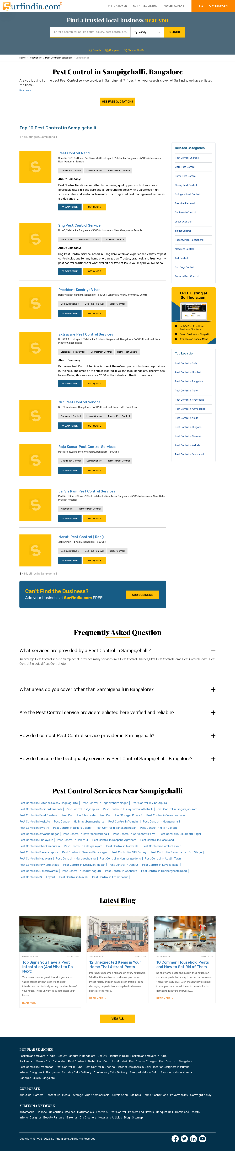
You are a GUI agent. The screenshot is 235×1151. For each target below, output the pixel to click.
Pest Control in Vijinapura (82, 809)
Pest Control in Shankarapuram (39, 846)
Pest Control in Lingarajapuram (177, 809)
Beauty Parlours (53, 1117)
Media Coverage (72, 1095)
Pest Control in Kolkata (187, 445)
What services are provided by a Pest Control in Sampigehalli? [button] (85, 650)
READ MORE (29, 1002)
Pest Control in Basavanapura (38, 852)
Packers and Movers (141, 1112)
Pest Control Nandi (74, 153)
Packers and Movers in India (37, 1056)
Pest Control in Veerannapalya (165, 815)
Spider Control (117, 304)
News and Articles (110, 1117)
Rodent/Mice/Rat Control (189, 239)
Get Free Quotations (117, 101)
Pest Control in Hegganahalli (161, 821)
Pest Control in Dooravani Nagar (84, 864)
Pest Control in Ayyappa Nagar (39, 834)
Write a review (117, 5)
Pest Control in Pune (186, 390)
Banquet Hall (164, 1112)
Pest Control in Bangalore (59, 57)
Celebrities (56, 1112)
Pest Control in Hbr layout (36, 840)
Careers (38, 1095)
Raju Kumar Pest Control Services (87, 447)
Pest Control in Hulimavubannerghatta (79, 821)
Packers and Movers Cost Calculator (42, 1061)
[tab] (117, 660)
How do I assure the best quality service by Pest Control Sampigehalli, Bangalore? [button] (106, 758)
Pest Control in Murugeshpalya (76, 858)
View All (117, 1018)
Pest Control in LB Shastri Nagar (180, 834)
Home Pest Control (89, 239)
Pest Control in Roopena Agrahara (114, 840)
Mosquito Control (184, 249)
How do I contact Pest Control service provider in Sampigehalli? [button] (86, 735)
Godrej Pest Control (101, 352)
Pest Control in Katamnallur (110, 877)
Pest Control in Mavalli (73, 877)
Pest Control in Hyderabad (189, 399)
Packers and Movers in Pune (148, 1056)
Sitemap (137, 1117)
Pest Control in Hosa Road (157, 840)
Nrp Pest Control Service (79, 402)
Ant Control (67, 239)
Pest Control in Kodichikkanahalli (40, 809)
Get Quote (94, 207)
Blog (127, 1117)
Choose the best (137, 50)
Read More (25, 90)
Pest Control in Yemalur (123, 821)
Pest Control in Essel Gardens (38, 815)
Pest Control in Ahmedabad (190, 408)
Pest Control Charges (187, 157)
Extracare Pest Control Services (85, 334)
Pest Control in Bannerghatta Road (164, 871)
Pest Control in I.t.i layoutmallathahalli (128, 809)
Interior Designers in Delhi (134, 1067)
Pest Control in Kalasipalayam (83, 846)
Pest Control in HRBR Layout (158, 827)
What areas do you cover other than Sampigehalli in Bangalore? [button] (86, 689)
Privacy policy (179, 1095)
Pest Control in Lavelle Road (160, 864)
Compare (114, 50)
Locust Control (94, 170)
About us (25, 1095)
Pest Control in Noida (186, 418)
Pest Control (35, 57)
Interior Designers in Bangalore (39, 1072)
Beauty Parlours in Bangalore (76, 1056)
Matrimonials (85, 1112)
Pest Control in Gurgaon (188, 427)
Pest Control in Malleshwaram (38, 871)
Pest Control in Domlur (123, 864)
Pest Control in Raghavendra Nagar (105, 803)
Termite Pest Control (119, 170)
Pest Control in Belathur (72, 840)
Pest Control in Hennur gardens (120, 858)
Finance (41, 1112)
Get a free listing (145, 5)
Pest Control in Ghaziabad (189, 454)
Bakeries (71, 1117)
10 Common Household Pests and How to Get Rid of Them (182, 964)
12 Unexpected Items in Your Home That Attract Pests (115, 964)
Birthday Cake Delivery (76, 1072)
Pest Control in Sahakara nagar (116, 827)
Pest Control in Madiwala (122, 846)
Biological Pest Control (73, 352)
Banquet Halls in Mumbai (177, 1072)
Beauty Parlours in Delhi (113, 1056)
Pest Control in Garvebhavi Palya (134, 834)
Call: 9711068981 (213, 6)
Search (174, 32)
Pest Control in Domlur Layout (161, 846)
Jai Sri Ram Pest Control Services (86, 491)
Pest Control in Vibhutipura (149, 803)
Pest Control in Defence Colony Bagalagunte (48, 803)
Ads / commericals (97, 1095)
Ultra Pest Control (114, 239)
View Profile (70, 207)
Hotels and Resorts (187, 1112)
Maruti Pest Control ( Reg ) (81, 537)
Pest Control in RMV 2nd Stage (39, 864)
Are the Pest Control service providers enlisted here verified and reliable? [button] (96, 712)
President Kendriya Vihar (79, 290)
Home (22, 57)
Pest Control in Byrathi (34, 827)
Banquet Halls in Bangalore (37, 1078)
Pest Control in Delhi (186, 363)
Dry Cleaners (88, 1117)
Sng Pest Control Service (79, 225)
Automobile (26, 1112)
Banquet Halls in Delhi (144, 1072)
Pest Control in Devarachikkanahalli (86, 834)
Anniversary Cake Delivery (110, 1072)
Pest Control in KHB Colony (128, 852)
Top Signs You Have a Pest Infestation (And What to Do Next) (47, 967)
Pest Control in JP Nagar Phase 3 (121, 815)
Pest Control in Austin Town (163, 858)
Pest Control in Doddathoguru (81, 871)
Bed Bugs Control (70, 304)
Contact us (53, 1095)
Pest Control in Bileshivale (78, 815)
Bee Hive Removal (94, 304)
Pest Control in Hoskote (34, 821)
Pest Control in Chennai (188, 436)
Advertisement (174, 5)
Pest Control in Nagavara (35, 858)
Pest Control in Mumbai (188, 372)
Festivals (102, 1112)
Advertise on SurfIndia (126, 1095)
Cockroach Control (71, 170)
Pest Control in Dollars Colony (72, 827)
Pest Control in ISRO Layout (37, 877)
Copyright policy (200, 1095)
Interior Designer (30, 1117)
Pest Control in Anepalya (121, 871)
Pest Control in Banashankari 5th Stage (176, 852)
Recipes (70, 1112)
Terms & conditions (155, 1095)
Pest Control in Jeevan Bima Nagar (84, 852)
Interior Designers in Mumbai (171, 1067)
